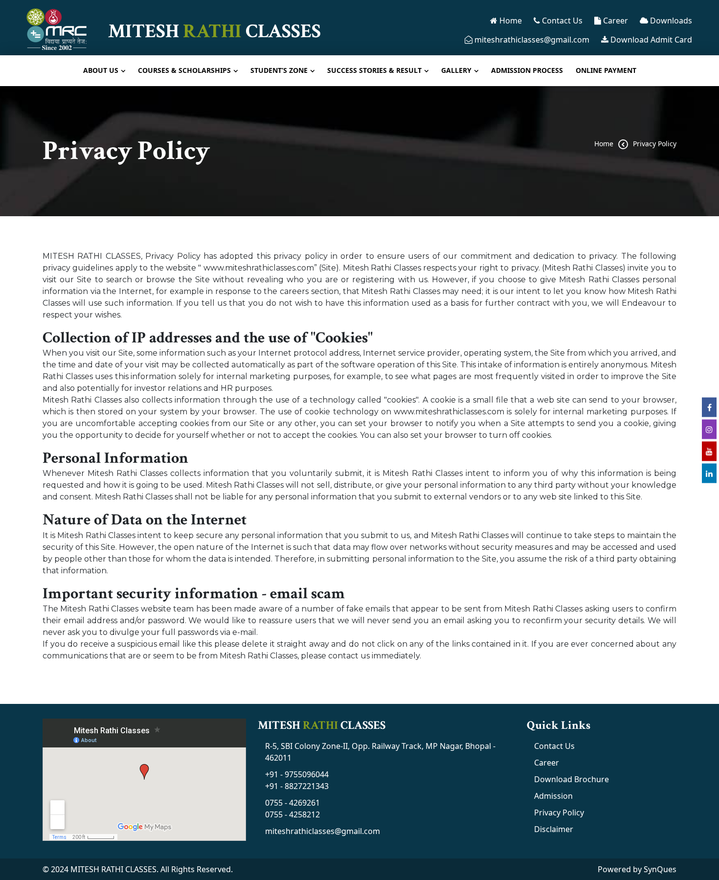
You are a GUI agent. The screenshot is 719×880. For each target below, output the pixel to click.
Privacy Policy (654, 143)
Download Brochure (571, 779)
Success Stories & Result (374, 70)
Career (614, 20)
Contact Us (561, 20)
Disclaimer (553, 829)
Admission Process (527, 70)
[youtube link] (709, 451)
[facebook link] (709, 407)
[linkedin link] (709, 473)
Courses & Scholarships (184, 70)
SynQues (660, 869)
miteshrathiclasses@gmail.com (530, 39)
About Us (100, 70)
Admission (553, 795)
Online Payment (606, 70)
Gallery (456, 70)
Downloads (670, 20)
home (603, 143)
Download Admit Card (650, 39)
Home (509, 20)
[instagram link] (709, 429)
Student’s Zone (279, 70)
